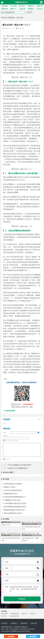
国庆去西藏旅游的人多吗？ (12, 513)
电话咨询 (11, 636)
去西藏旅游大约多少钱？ (11, 500)
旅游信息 (39, 9)
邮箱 (6, 580)
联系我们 (14, 623)
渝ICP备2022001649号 (27, 629)
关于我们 (4, 623)
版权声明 (24, 623)
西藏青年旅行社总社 (18, 631)
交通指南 (22, 9)
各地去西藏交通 (14, 616)
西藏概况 (31, 9)
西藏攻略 (4, 9)
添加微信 (33, 636)
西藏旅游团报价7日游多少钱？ (13, 510)
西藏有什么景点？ (9, 487)
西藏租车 (31, 6)
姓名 (6, 562)
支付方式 (4, 616)
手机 (6, 574)
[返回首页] (1, 2)
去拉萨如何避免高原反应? (12, 490)
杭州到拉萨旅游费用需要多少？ (14, 497)
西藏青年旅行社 (21, 2)
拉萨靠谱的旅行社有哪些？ (12, 484)
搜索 (29, 12)
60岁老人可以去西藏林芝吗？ (17, 468)
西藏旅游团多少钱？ (10, 493)
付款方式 (34, 623)
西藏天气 (13, 9)
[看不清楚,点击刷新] (10, 440)
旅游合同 (24, 613)
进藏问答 (39, 6)
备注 (6, 587)
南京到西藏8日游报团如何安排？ (14, 507)
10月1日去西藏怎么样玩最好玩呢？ (19, 465)
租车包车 (32, 613)
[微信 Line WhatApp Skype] (9, 568)
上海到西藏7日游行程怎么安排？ (14, 503)
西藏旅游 (11, 17)
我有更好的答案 (9, 410)
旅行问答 (20, 17)
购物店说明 (4, 613)
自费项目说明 (15, 613)
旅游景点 (22, 6)
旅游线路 (4, 6)
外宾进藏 (13, 6)
